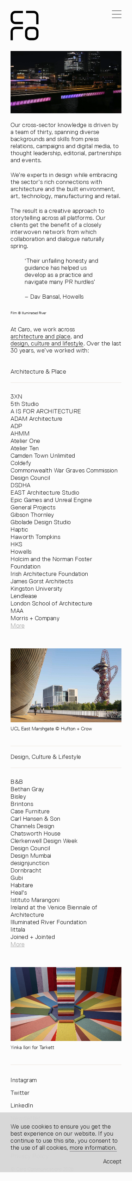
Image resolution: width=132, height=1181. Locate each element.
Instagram (24, 1080)
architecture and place (40, 336)
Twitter (20, 1093)
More (18, 625)
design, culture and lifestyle (47, 343)
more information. (93, 1147)
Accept (112, 1161)
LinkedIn (22, 1105)
